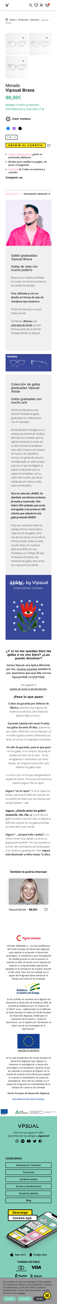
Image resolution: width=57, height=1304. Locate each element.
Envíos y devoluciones (20, 154)
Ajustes (39, 1299)
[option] (28, 895)
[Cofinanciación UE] (28, 989)
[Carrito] (48, 4)
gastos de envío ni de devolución (28, 689)
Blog (28, 1200)
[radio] (8, 128)
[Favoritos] (36, 5)
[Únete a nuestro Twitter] (34, 1141)
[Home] (7, 5)
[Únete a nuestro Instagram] (17, 1141)
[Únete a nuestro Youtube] (29, 1141)
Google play (40, 1254)
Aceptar (9, 1299)
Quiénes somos (28, 1179)
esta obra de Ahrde (21, 325)
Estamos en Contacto (28, 1165)
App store (20, 1254)
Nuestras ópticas (28, 1193)
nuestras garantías (27, 669)
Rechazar (24, 1299)
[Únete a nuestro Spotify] (23, 1141)
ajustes (21, 1293)
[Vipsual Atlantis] (28, 892)
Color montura (21, 118)
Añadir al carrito (25, 145)
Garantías (28, 1172)
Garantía (13, 169)
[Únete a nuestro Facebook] (40, 1141)
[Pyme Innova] (28, 938)
